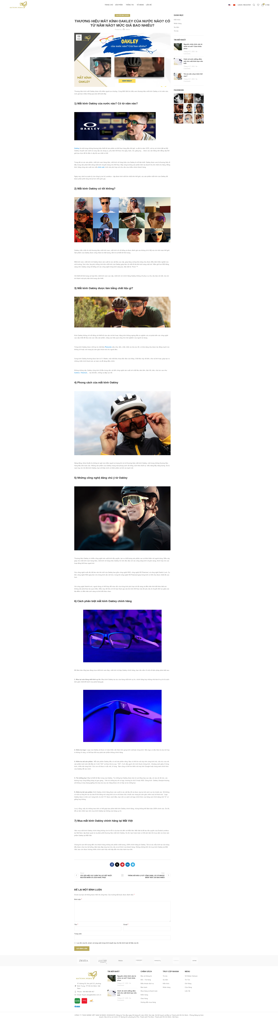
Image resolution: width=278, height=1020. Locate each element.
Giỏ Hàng (188, 983)
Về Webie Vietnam (191, 976)
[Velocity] (157, 960)
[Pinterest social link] (122, 864)
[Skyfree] (194, 960)
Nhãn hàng (177, 23)
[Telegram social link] (133, 864)
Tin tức (176, 31)
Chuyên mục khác (122, 15)
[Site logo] (18, 5)
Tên (76, 924)
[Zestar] (102, 960)
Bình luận (78, 899)
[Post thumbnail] (178, 49)
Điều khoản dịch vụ (147, 983)
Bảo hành (144, 987)
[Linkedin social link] (127, 864)
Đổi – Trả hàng (146, 980)
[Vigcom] (139, 960)
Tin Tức (187, 980)
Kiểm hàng (144, 995)
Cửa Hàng (188, 987)
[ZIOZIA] (83, 960)
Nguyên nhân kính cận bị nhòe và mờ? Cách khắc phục (193, 46)
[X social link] (117, 864)
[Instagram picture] (178, 98)
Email (125, 924)
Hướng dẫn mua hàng (148, 1002)
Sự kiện (176, 27)
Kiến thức (177, 19)
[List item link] (89, 991)
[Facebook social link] (112, 864)
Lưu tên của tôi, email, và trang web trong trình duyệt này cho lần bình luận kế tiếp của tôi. (108, 943)
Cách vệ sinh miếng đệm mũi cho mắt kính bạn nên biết (193, 61)
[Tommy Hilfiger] (176, 960)
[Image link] (86, 975)
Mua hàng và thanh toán (149, 991)
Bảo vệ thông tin (146, 976)
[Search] (254, 5)
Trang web (78, 934)
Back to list (122, 875)
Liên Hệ (187, 991)
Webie (120, 960)
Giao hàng (144, 998)
